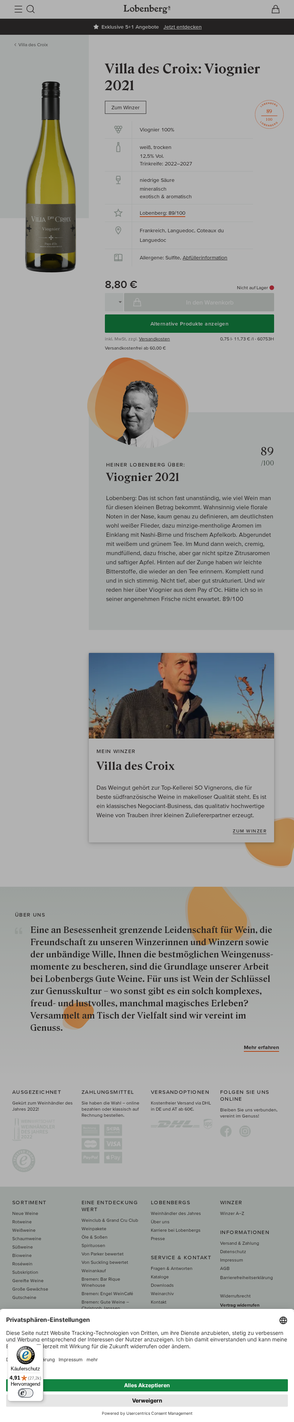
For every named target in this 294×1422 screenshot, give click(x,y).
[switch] (25, 1393)
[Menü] (38, 1346)
